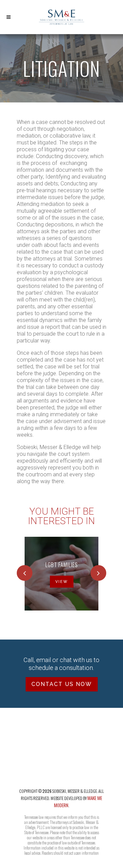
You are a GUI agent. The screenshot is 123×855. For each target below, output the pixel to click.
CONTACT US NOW (61, 684)
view (61, 581)
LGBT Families (61, 565)
